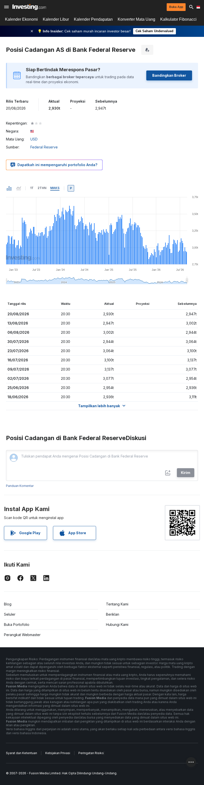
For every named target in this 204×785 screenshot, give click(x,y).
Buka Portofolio (16, 624)
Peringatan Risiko (91, 753)
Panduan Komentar (20, 486)
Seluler (9, 614)
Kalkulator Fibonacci (178, 19)
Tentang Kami (117, 604)
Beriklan (112, 614)
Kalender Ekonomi (21, 19)
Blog (7, 604)
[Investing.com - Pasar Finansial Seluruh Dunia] (29, 7)
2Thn (42, 188)
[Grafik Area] (18, 188)
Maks (54, 188)
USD (34, 139)
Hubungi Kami (117, 624)
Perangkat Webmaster (22, 635)
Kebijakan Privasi (57, 753)
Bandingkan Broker (169, 75)
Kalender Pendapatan (93, 19)
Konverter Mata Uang (136, 19)
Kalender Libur (56, 19)
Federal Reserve (44, 147)
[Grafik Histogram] (9, 188)
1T (32, 188)
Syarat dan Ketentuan (21, 753)
